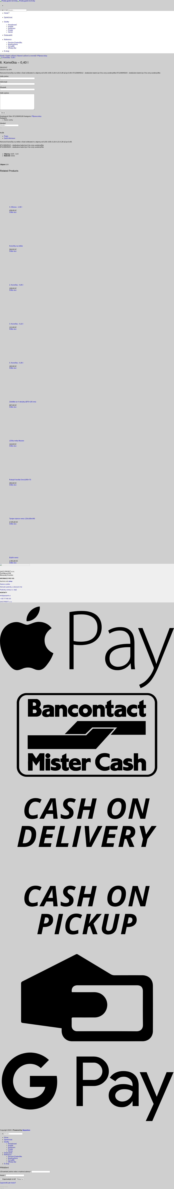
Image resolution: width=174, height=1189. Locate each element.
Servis (10, 32)
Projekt (10, 26)
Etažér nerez (13, 557)
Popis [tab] (6, 136)
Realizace (11, 28)
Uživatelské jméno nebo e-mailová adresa (15, 1171)
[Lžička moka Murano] (21, 437)
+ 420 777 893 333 (5, 598)
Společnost (8, 17)
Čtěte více (12, 212)
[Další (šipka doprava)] (3, 1188)
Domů (2, 56)
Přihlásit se (20, 1179)
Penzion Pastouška (15, 42)
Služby (6, 22)
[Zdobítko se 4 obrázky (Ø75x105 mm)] (21, 398)
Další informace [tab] (9, 138)
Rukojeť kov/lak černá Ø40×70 (20, 480)
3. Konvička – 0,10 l (16, 324)
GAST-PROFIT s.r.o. (6, 601)
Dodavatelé (8, 35)
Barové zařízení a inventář (27, 56)
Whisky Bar (12, 48)
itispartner (26, 1130)
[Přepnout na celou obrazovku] (3, 1186)
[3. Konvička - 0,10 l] (21, 320)
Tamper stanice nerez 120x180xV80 (22, 518)
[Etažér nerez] (21, 554)
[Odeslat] (9, 12)
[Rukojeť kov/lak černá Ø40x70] (21, 476)
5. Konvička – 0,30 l (16, 363)
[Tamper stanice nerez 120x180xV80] (21, 515)
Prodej (10, 30)
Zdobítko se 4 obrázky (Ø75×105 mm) (22, 402)
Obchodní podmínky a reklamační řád (11, 587)
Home (6, 13)
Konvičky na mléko (16, 246)
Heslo (2, 1175)
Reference (7, 39)
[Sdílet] (5, 1186)
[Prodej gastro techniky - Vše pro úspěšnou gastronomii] (17, 1)
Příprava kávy (42, 56)
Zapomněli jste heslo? (8, 1183)
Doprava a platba (5, 584)
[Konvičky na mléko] (21, 242)
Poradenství (12, 25)
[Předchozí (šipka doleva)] (1, 1188)
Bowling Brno (13, 44)
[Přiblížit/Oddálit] (1, 1186)
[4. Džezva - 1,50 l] (21, 203)
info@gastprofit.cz (5, 595)
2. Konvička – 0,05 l (16, 285)
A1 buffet (11, 46)
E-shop (6, 51)
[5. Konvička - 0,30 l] (21, 359)
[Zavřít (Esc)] (7, 1186)
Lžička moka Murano (16, 441)
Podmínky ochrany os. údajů (8, 590)
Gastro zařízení (11, 56)
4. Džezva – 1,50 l (15, 207)
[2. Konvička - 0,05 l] (21, 281)
